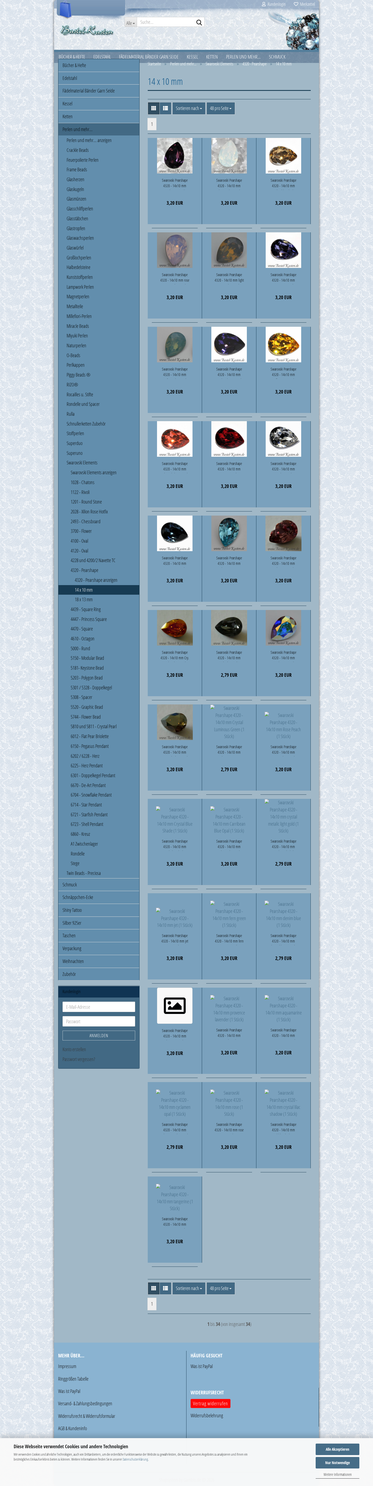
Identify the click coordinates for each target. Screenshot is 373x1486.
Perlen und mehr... (78, 129)
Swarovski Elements (82, 462)
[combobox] (189, 108)
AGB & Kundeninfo (72, 1428)
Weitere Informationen (338, 1474)
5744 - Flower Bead (86, 716)
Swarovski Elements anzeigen (94, 472)
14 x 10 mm (84, 589)
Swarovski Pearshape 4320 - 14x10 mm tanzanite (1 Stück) (283, 278)
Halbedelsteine (78, 267)
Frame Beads (77, 169)
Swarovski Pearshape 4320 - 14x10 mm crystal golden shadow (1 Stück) (283, 184)
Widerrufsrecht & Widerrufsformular (86, 1416)
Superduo (74, 443)
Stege (75, 863)
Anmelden (99, 1036)
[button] (154, 108)
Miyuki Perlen (77, 335)
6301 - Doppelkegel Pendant (93, 775)
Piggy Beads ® (78, 374)
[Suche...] (199, 22)
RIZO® (72, 384)
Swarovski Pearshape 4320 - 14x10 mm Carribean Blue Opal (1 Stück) (229, 845)
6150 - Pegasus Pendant (90, 746)
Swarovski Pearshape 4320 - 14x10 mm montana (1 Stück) (175, 561)
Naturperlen (76, 345)
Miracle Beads (78, 326)
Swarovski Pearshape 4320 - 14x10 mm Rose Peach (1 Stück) (283, 750)
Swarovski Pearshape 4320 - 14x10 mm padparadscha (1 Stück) (174, 467)
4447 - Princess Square (89, 619)
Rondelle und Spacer (83, 404)
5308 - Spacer (81, 697)
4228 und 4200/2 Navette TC (93, 560)
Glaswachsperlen (80, 238)
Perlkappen (76, 365)
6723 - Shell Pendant (87, 824)
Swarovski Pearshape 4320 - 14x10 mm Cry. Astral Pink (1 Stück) (175, 656)
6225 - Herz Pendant (87, 765)
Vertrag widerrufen (210, 1403)
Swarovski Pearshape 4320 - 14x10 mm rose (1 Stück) (229, 1128)
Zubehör (69, 974)
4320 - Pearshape (84, 570)
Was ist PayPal (69, 1391)
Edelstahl (70, 78)
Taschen (69, 935)
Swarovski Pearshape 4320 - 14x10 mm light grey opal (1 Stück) (229, 278)
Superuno (74, 453)
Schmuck (70, 884)
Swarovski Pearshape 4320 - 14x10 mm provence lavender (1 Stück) (229, 1033)
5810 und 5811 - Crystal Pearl (94, 726)
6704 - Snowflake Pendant (91, 794)
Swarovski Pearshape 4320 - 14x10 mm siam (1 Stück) (229, 467)
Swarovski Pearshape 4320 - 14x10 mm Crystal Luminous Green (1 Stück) (229, 750)
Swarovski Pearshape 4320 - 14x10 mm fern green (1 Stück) (229, 939)
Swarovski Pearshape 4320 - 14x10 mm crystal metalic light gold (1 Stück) (283, 845)
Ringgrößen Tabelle (73, 1378)
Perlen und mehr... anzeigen (89, 140)
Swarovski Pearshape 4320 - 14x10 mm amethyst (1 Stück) (175, 184)
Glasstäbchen (77, 218)
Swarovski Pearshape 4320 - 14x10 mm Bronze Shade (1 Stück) (174, 750)
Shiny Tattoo (72, 910)
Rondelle (78, 853)
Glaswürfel (75, 247)
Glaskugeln (75, 189)
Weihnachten (73, 961)
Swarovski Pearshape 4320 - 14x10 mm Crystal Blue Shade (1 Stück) (175, 845)
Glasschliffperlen (80, 208)
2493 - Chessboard (85, 521)
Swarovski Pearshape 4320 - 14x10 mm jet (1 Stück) (174, 939)
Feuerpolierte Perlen (83, 160)
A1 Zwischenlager (84, 843)
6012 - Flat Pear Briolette (90, 736)
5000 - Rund (80, 648)
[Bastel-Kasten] (87, 30)
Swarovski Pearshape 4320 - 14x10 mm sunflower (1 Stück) (283, 372)
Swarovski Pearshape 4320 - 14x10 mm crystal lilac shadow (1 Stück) (283, 1128)
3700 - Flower (81, 531)
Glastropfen (76, 228)
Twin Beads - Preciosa (84, 873)
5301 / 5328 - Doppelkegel (91, 687)
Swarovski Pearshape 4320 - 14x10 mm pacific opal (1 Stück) (175, 372)
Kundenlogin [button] (276, 4)
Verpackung (72, 948)
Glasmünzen (76, 198)
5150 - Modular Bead (87, 658)
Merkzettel (306, 4)
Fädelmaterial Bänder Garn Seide (89, 90)
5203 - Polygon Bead (87, 677)
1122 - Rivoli (80, 492)
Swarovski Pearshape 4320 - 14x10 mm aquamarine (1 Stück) (283, 1033)
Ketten (68, 116)
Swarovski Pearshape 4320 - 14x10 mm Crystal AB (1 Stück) (283, 656)
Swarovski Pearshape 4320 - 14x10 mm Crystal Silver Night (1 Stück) (229, 656)
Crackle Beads (78, 150)
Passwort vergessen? (79, 1059)
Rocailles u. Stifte (80, 394)
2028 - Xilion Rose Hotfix (89, 511)
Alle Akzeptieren (337, 1449)
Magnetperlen (78, 296)
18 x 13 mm (84, 599)
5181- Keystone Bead (87, 667)
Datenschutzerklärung (135, 1459)
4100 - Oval (79, 540)
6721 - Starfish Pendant (89, 814)
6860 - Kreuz (80, 834)
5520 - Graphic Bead (87, 707)
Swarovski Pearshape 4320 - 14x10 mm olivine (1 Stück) (175, 1034)
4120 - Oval (79, 550)
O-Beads (73, 355)
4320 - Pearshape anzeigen (96, 580)
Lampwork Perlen (80, 287)
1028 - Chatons (82, 482)
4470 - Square (82, 628)
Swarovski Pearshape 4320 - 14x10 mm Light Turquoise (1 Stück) (229, 561)
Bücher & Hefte (74, 65)
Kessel (67, 103)
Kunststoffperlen (80, 277)
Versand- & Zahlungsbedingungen (85, 1403)
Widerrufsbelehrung (207, 1415)
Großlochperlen (79, 257)
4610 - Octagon (82, 638)
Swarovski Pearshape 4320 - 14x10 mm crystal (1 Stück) (283, 467)
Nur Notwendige (337, 1462)
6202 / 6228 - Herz (85, 756)
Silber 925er (72, 923)
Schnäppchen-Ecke (78, 897)
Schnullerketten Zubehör (86, 423)
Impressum (67, 1366)
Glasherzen (75, 179)
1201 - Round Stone (86, 501)
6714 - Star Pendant (86, 804)
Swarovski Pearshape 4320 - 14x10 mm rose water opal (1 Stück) (174, 278)
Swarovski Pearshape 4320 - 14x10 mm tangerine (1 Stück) (175, 1222)
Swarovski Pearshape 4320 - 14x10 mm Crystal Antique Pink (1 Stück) (284, 561)
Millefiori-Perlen (79, 316)
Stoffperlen (75, 433)
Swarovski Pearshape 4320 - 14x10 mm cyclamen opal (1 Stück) (175, 1128)
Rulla (71, 413)
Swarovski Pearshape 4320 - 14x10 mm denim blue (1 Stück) (283, 939)
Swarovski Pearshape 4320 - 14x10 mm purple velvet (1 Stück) (229, 372)
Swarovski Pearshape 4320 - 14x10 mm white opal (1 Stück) (229, 184)
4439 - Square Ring (86, 609)
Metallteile (75, 306)
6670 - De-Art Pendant (88, 785)
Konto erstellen (74, 1049)
